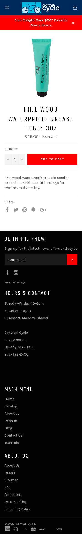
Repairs (11, 421)
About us (12, 413)
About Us (12, 465)
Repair (10, 472)
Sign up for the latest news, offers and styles (41, 248)
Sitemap (11, 480)
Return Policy (15, 502)
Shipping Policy (18, 509)
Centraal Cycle (25, 523)
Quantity (11, 149)
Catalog (11, 406)
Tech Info (12, 442)
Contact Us (13, 435)
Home (9, 399)
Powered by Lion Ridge (15, 283)
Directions (13, 494)
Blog (8, 428)
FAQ (8, 487)
